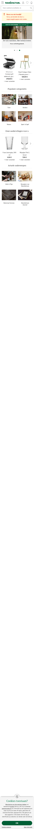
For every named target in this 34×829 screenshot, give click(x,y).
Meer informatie (28, 827)
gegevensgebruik (6, 808)
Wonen (9, 124)
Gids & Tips (9, 184)
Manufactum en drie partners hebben (15, 804)
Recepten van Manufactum (25, 185)
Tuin (9, 107)
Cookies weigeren (6, 827)
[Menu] (2, 2)
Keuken (25, 107)
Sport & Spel (25, 124)
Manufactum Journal (25, 204)
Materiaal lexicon (8, 203)
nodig (12, 806)
